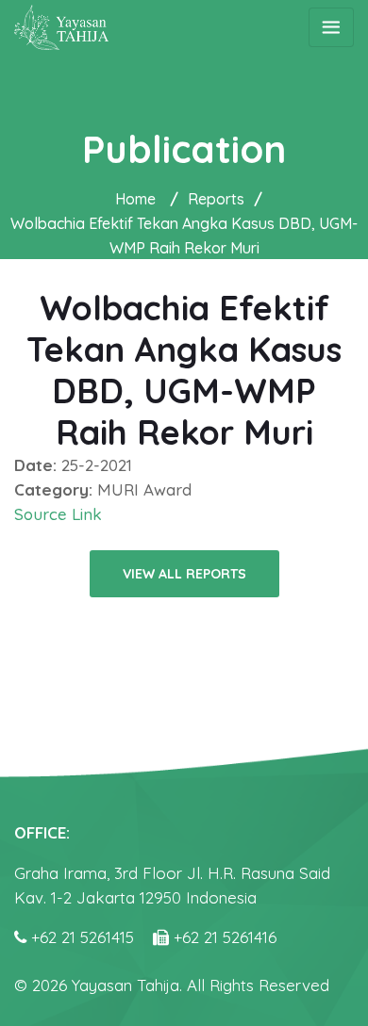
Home (135, 198)
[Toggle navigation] (331, 27)
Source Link (58, 514)
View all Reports (184, 573)
